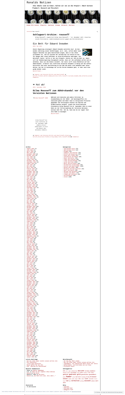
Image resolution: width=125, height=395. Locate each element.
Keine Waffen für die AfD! (35, 365)
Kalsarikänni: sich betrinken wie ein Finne (77, 365)
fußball (92, 372)
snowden (76, 76)
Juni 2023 (30, 178)
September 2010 (31, 330)
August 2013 (30, 296)
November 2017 (31, 248)
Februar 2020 (31, 214)
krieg (52, 136)
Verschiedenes (68, 175)
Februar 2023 (31, 182)
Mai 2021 (29, 201)
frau (81, 372)
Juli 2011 (30, 318)
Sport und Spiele (69, 170)
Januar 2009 (30, 357)
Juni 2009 (30, 350)
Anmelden (66, 386)
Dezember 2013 (31, 293)
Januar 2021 (30, 205)
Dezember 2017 (31, 246)
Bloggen (66, 151)
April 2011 (30, 320)
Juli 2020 (30, 210)
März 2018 (30, 242)
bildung (87, 371)
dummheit (92, 371)
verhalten (85, 76)
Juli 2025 (30, 156)
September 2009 (31, 346)
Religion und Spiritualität (72, 168)
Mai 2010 (29, 335)
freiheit (40, 76)
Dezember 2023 (31, 171)
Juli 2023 (30, 177)
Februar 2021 (31, 203)
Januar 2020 (30, 215)
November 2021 (31, 195)
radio (82, 378)
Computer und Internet (41, 74)
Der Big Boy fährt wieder (71, 361)
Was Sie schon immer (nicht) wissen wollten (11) (79, 362)
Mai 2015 (29, 276)
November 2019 (31, 217)
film (78, 372)
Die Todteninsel (32, 362)
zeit (64, 382)
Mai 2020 (29, 211)
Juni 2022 (30, 190)
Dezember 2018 (31, 232)
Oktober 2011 (31, 315)
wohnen (93, 380)
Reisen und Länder (69, 167)
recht (60, 76)
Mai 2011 (29, 319)
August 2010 (30, 331)
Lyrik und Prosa (69, 162)
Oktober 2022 (31, 186)
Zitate (67, 135)
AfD (64, 371)
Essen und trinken (69, 155)
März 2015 (30, 279)
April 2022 (30, 191)
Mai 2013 (29, 299)
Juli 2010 (30, 332)
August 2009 (30, 347)
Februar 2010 (31, 339)
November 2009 (31, 343)
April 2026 (30, 151)
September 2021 (31, 197)
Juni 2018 (30, 240)
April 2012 (30, 310)
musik (70, 378)
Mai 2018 (29, 241)
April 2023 (30, 181)
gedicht (65, 374)
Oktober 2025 (31, 155)
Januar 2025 (30, 159)
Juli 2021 (30, 199)
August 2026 (30, 148)
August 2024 (30, 163)
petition (55, 76)
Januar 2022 (30, 194)
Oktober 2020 (31, 207)
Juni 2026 (30, 150)
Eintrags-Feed (68, 388)
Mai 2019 (29, 225)
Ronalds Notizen (39, 2)
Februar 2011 (31, 323)
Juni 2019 (30, 224)
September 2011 (31, 316)
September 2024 (31, 162)
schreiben (91, 378)
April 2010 (30, 336)
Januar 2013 (30, 301)
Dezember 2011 (31, 312)
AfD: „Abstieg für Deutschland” (36, 366)
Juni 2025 (30, 158)
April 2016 (30, 265)
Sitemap (57, 25)
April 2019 (30, 226)
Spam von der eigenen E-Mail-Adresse (43, 371)
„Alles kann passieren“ (34, 363)
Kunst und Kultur (69, 158)
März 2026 (30, 152)
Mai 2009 (29, 351)
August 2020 (30, 209)
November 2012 (31, 303)
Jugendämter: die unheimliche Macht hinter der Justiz (81, 363)
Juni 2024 (30, 164)
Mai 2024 (29, 166)
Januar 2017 (30, 257)
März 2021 (30, 202)
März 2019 (30, 228)
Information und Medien (71, 156)
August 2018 (30, 237)
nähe (79, 378)
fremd (89, 372)
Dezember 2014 (31, 281)
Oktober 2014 (31, 284)
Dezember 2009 (31, 342)
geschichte (84, 374)
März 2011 (30, 322)
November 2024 (31, 160)
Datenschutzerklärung (76, 391)
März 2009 (30, 354)
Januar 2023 (30, 183)
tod (67, 381)
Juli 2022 (30, 189)
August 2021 (30, 198)
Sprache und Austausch (71, 171)
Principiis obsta (69, 366)
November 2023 (31, 172)
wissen (90, 76)
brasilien (41, 136)
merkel (46, 76)
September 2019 (31, 219)
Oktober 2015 (31, 271)
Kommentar (75, 136)
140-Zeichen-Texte (69, 148)
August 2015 (30, 273)
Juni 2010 (30, 334)
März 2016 (30, 267)
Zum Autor (72, 25)
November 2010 (31, 327)
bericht (35, 76)
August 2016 (30, 261)
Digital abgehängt (38, 370)
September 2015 (31, 272)
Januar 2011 (30, 324)
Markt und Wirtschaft (70, 163)
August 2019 (30, 221)
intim (73, 376)
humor (69, 377)
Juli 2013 (30, 297)
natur (76, 378)
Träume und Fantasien (70, 174)
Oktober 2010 (31, 328)
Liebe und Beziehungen (71, 160)
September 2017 (31, 249)
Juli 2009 (30, 349)
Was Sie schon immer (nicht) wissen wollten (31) (42, 361)
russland (70, 76)
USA (80, 76)
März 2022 (30, 193)
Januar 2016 (30, 268)
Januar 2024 (30, 170)
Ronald (29, 373)
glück (64, 376)
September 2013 (31, 295)
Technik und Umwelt (70, 172)
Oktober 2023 (31, 174)
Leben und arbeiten (70, 159)
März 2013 (30, 300)
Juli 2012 (30, 307)
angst (69, 371)
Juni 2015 (30, 275)
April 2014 (30, 289)
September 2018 (31, 236)
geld (79, 374)
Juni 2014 (30, 287)
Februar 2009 (31, 355)
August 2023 (30, 175)
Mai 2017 (29, 253)
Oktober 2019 (31, 218)
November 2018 (31, 233)
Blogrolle (43, 25)
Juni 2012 (30, 308)
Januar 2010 (30, 340)
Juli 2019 (30, 222)
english (65, 372)
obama (50, 76)
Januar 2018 (30, 245)
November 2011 (31, 314)
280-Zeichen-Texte (69, 150)
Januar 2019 (30, 230)
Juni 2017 (30, 252)
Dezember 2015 (31, 269)
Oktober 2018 (31, 234)
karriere (78, 377)
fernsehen (73, 372)
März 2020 (30, 213)
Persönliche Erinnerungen (71, 164)
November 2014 (31, 283)
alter (66, 371)
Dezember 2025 (31, 154)
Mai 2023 (29, 179)
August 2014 (30, 285)
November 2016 (31, 258)
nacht (73, 378)
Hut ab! (40, 84)
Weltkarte (64, 25)
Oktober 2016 (31, 260)
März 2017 (30, 254)
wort (96, 381)
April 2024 (30, 167)
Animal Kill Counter (33, 25)
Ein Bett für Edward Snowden (50, 43)
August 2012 (30, 305)
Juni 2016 (30, 263)
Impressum (51, 25)
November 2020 (31, 206)
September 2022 (31, 187)
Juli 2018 (30, 238)
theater (95, 378)
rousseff (64, 76)
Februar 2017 (31, 256)
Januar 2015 (30, 280)
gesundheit (92, 374)
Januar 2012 (30, 311)
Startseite (29, 31)
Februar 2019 (31, 229)
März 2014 (30, 291)
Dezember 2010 (31, 326)
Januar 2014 (30, 292)
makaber (65, 378)
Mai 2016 (29, 264)
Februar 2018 (31, 244)
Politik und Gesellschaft (56, 74)
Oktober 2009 (31, 344)
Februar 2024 (31, 168)
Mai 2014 (29, 288)
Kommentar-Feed (68, 389)
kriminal (93, 377)
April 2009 (30, 353)
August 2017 (30, 250)
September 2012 (31, 304)
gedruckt (72, 374)
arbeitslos (74, 371)
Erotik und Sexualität (71, 154)
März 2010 (30, 338)
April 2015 (30, 277)
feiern (68, 372)
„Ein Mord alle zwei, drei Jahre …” (44, 375)
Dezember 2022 (31, 185)
